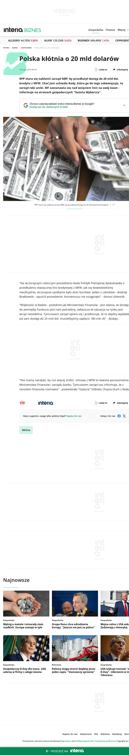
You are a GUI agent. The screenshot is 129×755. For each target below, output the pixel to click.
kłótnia (26, 430)
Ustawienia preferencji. (105, 741)
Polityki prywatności (85, 741)
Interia (6, 48)
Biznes (15, 48)
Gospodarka (26, 48)
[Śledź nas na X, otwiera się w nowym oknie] (124, 416)
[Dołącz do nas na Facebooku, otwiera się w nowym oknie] (119, 416)
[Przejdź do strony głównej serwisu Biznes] (32, 29)
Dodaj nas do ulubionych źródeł (62, 106)
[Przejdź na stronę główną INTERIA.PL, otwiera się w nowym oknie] (13, 29)
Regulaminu (65, 741)
